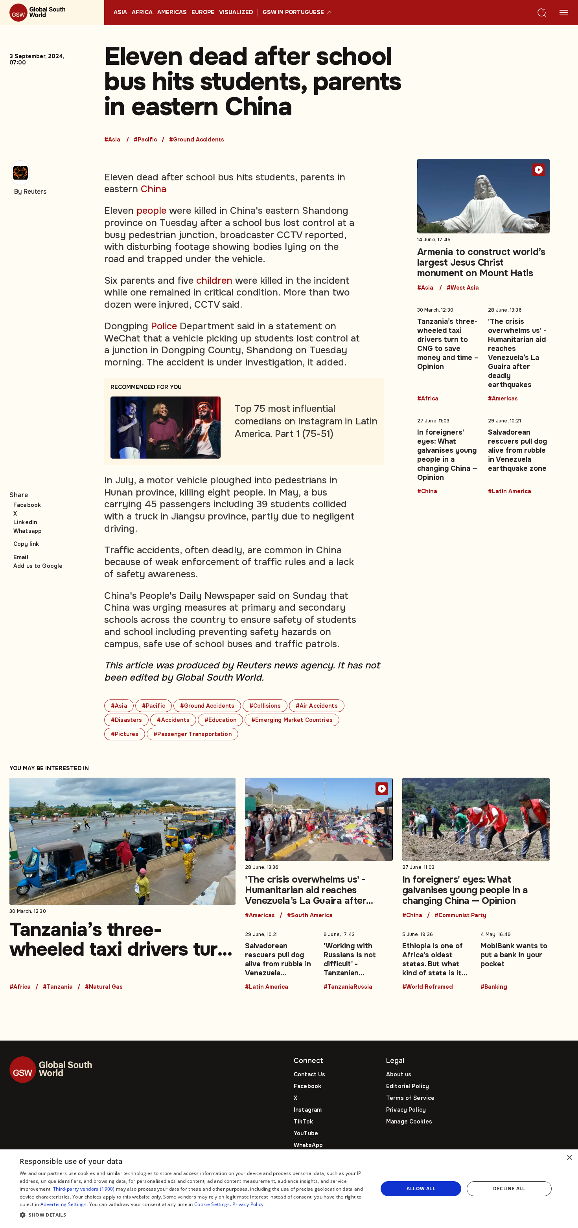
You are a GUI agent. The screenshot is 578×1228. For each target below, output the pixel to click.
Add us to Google (38, 565)
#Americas (503, 399)
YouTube (306, 1133)
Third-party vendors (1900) (84, 1189)
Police (164, 326)
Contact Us (309, 1074)
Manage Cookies (409, 1121)
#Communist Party (460, 915)
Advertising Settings (63, 1204)
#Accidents (173, 719)
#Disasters (126, 719)
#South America (310, 915)
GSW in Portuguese (293, 12)
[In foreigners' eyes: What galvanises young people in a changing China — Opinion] (448, 455)
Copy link (26, 543)
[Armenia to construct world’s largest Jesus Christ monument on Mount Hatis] (483, 225)
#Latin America (509, 491)
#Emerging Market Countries (292, 719)
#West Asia (463, 288)
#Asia (112, 140)
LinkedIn (25, 522)
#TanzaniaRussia (348, 987)
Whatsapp (27, 530)
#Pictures (124, 734)
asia (120, 12)
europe (202, 12)
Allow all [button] (421, 1188)
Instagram (308, 1109)
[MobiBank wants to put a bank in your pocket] (515, 959)
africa (142, 12)
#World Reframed (427, 987)
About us (398, 1074)
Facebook (27, 504)
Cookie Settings (212, 1204)
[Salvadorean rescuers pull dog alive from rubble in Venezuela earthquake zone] (519, 455)
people (151, 211)
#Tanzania (58, 987)
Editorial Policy (407, 1086)
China (153, 189)
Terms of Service (410, 1097)
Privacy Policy (406, 1109)
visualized (236, 12)
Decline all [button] (509, 1188)
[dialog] (289, 1188)
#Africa (427, 399)
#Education (220, 719)
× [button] (569, 1158)
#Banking (493, 987)
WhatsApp (308, 1145)
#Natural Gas (104, 987)
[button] (193, 1215)
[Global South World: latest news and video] (52, 12)
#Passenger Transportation (192, 734)
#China (427, 491)
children (214, 280)
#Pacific (145, 140)
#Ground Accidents (196, 140)
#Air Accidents (317, 705)
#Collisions (265, 705)
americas (172, 12)
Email (20, 557)
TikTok (303, 1121)
